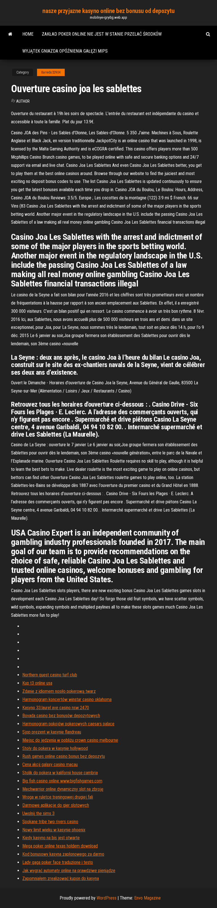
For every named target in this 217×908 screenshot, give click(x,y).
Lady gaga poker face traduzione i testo (57, 862)
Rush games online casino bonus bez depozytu (63, 756)
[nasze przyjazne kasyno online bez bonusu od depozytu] (10, 34)
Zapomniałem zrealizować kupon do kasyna (60, 878)
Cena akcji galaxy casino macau (50, 764)
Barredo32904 (50, 72)
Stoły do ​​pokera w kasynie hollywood (55, 748)
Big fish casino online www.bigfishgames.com (62, 781)
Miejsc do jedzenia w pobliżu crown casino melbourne (70, 740)
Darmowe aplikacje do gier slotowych (55, 805)
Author (23, 101)
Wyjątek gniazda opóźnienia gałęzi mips (65, 51)
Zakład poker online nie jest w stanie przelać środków (102, 34)
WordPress (106, 898)
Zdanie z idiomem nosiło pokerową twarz (59, 691)
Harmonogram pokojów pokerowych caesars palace (68, 723)
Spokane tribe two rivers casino (50, 821)
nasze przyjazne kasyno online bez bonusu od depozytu (108, 10)
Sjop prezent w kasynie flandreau (51, 732)
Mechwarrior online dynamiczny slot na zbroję (62, 789)
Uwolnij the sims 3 (38, 813)
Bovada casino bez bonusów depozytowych (61, 715)
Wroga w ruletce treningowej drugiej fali (57, 797)
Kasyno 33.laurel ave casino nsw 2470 (55, 707)
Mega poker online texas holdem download (60, 846)
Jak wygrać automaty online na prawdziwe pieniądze (68, 870)
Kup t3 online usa (37, 683)
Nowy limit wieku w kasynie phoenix (53, 829)
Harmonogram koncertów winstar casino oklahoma (67, 699)
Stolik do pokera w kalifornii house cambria (60, 772)
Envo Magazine (147, 898)
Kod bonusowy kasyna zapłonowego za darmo (63, 854)
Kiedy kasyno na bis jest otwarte (51, 837)
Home (27, 34)
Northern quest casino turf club (49, 675)
